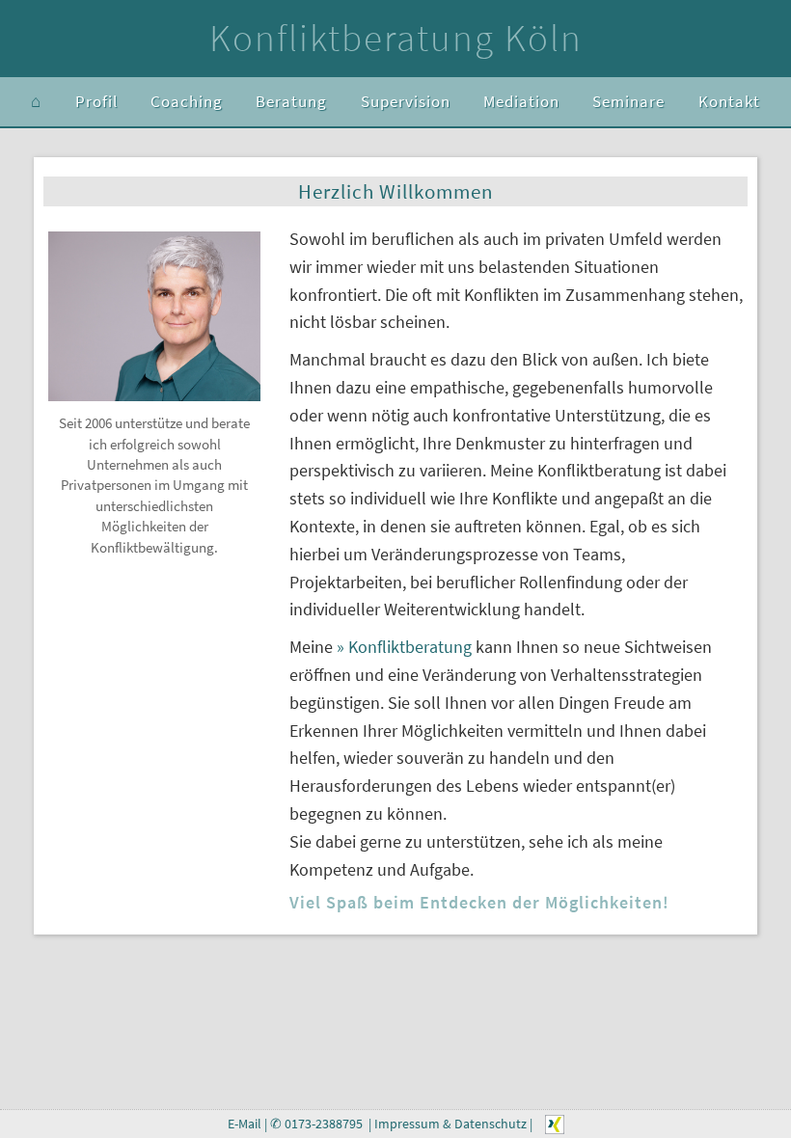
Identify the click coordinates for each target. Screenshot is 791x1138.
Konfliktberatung (408, 647)
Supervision (405, 102)
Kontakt (729, 102)
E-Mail (244, 1124)
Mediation (521, 102)
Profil (96, 102)
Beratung (291, 102)
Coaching (186, 102)
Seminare (628, 102)
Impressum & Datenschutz (450, 1124)
